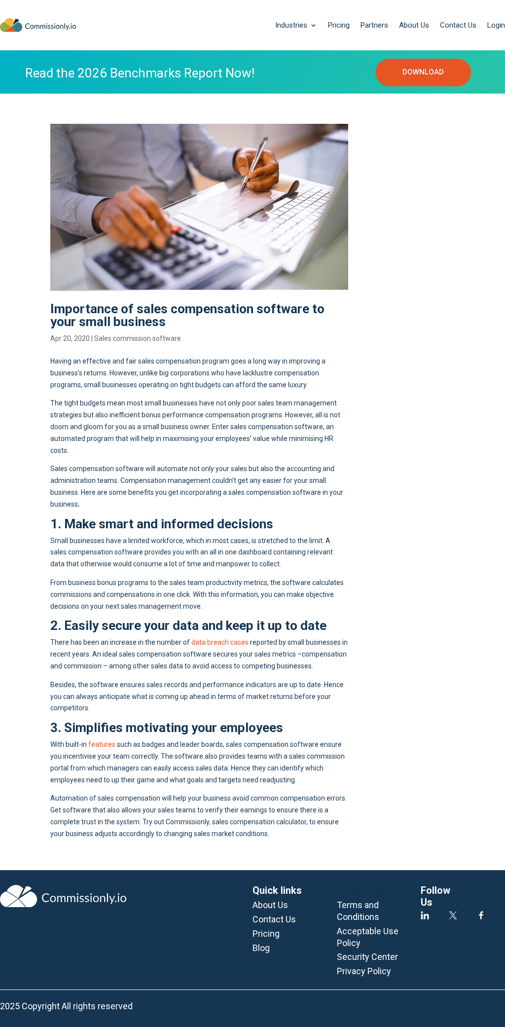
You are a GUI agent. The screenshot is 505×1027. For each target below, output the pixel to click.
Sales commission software (137, 338)
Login (496, 25)
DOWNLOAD (423, 72)
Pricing (339, 25)
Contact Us (458, 25)
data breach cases (220, 642)
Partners (374, 25)
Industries (291, 25)
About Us (414, 25)
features (101, 744)
